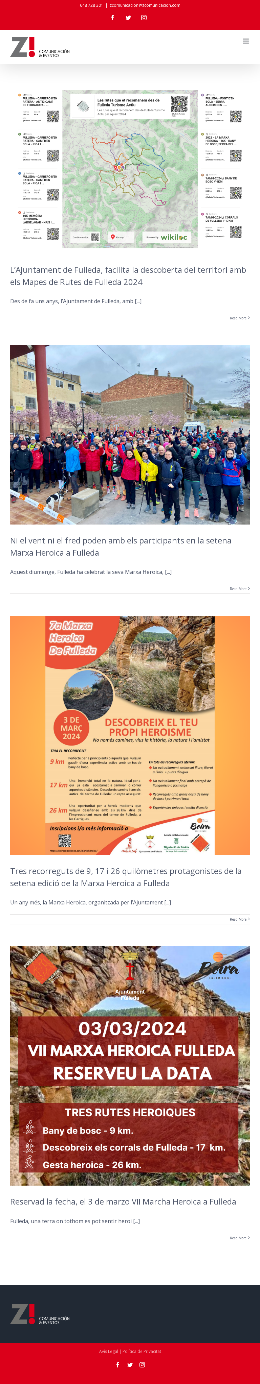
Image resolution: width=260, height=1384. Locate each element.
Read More (238, 318)
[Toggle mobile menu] (246, 41)
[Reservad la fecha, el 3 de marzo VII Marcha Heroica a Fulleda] (130, 1066)
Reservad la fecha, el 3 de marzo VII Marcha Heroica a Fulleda (123, 1201)
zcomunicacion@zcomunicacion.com (145, 5)
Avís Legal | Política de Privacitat (130, 1351)
